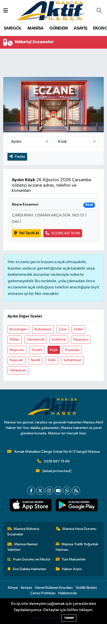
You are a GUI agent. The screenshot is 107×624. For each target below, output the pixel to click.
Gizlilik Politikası (45, 618)
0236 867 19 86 (57, 461)
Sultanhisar (72, 360)
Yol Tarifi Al (29, 233)
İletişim (26, 587)
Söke (52, 360)
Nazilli (35, 360)
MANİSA (35, 28)
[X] (40, 490)
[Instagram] (49, 490)
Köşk (53, 350)
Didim (78, 329)
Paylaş (20, 156)
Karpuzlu (17, 350)
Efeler (14, 339)
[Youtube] (58, 490)
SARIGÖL (13, 28)
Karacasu (80, 339)
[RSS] (76, 490)
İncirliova (59, 339)
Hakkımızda (67, 593)
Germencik (35, 339)
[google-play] (76, 506)
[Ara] (99, 11)
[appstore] (30, 506)
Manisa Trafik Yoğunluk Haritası (77, 547)
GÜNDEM (58, 28)
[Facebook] (31, 490)
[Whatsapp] (67, 490)
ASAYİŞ (80, 28)
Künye (13, 587)
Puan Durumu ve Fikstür (32, 559)
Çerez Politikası (42, 593)
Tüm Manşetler (73, 559)
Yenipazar (18, 370)
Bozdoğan (18, 329)
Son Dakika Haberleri (29, 569)
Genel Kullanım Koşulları (54, 587)
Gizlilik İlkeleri (86, 587)
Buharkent (43, 329)
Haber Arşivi (72, 569)
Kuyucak (16, 360)
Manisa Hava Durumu (79, 529)
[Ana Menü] (5, 11)
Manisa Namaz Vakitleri (22, 547)
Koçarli (37, 350)
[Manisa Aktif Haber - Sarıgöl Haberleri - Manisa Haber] (51, 11)
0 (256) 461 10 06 (66, 233)
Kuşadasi (72, 350)
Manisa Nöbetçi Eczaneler (23, 531)
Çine (62, 329)
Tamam (69, 618)
